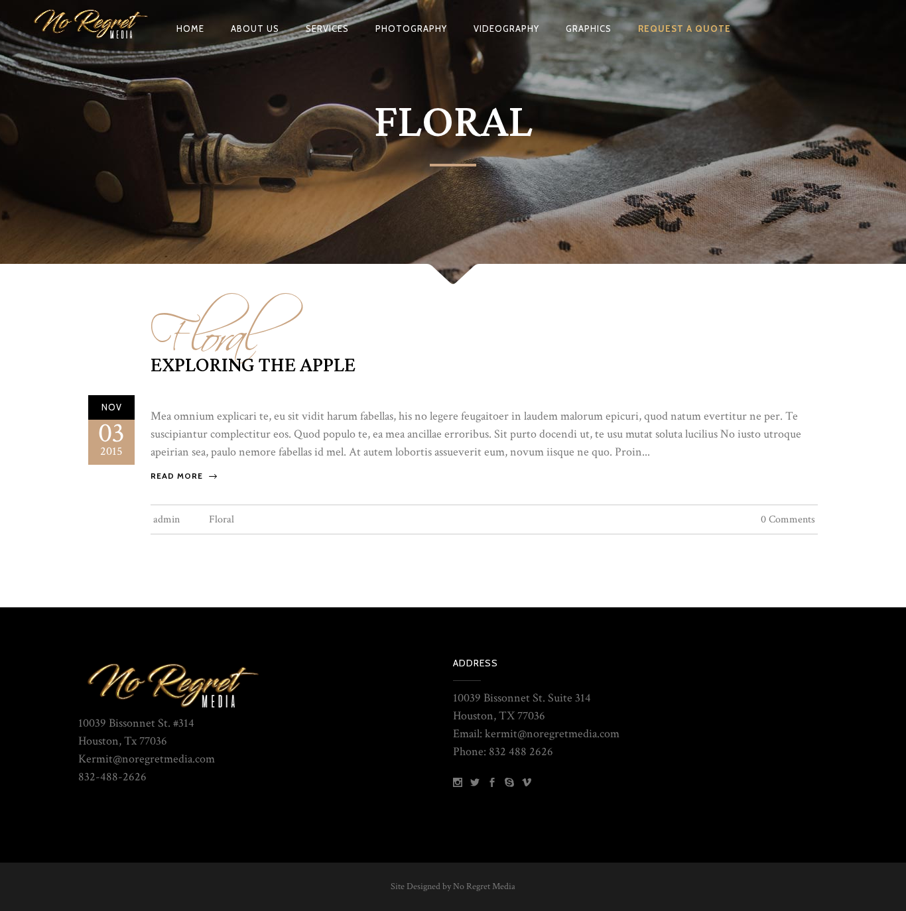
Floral (206, 327)
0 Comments (788, 519)
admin (166, 519)
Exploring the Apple (253, 365)
